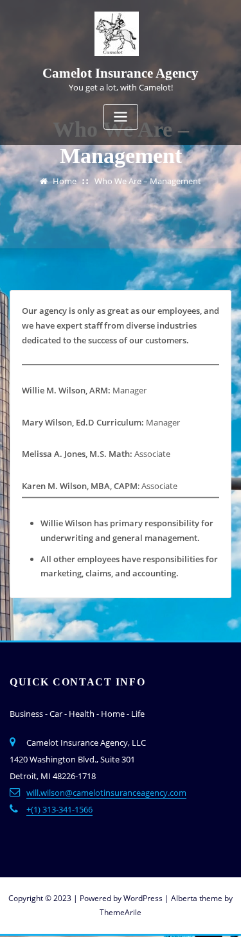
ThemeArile (120, 912)
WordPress (143, 898)
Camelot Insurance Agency (120, 72)
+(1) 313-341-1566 (59, 809)
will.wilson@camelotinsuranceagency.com (106, 792)
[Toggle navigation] (120, 117)
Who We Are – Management (147, 181)
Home (64, 181)
